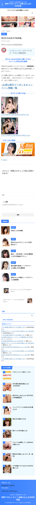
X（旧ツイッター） (16, 50)
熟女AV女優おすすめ (19, 419)
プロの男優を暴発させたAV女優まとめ (12, 327)
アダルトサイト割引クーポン (22, 372)
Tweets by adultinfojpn (9, 491)
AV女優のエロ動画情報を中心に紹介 (18, 494)
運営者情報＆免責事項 (8, 485)
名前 (3, 195)
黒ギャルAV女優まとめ (20, 430)
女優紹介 (5, 160)
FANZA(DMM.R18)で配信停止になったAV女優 (15, 347)
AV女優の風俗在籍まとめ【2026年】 (12, 341)
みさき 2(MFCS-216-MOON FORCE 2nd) (15, 135)
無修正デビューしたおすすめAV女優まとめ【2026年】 (17, 331)
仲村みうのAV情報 (17, 230)
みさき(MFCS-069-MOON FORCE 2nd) (15, 115)
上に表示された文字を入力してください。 (13, 204)
